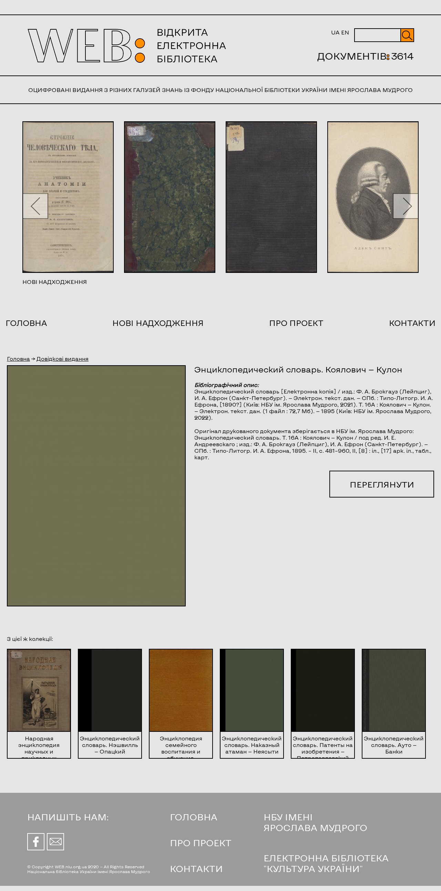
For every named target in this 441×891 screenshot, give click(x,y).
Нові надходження (158, 323)
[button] (35, 206)
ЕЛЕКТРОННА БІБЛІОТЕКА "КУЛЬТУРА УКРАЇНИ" (326, 863)
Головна (26, 323)
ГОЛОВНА (193, 816)
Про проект (296, 323)
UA (335, 32)
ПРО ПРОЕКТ (201, 842)
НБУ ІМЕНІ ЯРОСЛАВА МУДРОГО (315, 822)
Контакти (412, 323)
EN (345, 32)
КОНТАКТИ (196, 868)
